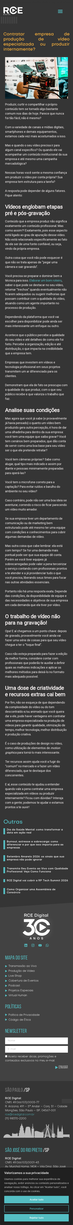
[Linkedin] (25, 945)
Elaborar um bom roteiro (45, 280)
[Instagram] (33, 945)
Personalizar (36, 1208)
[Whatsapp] (47, 945)
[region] (36, 1196)
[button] (60, 11)
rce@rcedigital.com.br (19, 1114)
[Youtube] (40, 945)
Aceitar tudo (36, 1199)
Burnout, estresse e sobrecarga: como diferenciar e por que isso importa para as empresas (35, 845)
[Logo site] (13, 11)
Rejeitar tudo (37, 1217)
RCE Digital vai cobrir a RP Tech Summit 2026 (37, 880)
